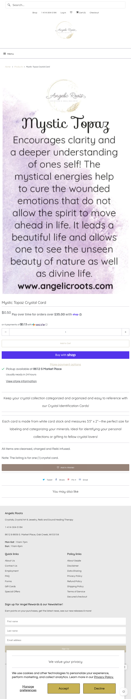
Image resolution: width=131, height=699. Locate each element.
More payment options (65, 364)
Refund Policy (74, 581)
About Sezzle (74, 561)
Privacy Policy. (104, 677)
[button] (65, 324)
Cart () (82, 13)
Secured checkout (77, 597)
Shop (34, 13)
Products (18, 67)
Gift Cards (10, 586)
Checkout (94, 13)
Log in (63, 13)
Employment (12, 571)
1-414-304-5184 (48, 13)
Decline (99, 688)
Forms (8, 581)
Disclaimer (73, 566)
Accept (64, 688)
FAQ (7, 576)
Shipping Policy (75, 586)
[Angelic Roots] (65, 31)
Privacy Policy (74, 576)
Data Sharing (74, 571)
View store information (21, 381)
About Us (10, 561)
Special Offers (12, 591)
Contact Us (11, 566)
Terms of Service (76, 591)
